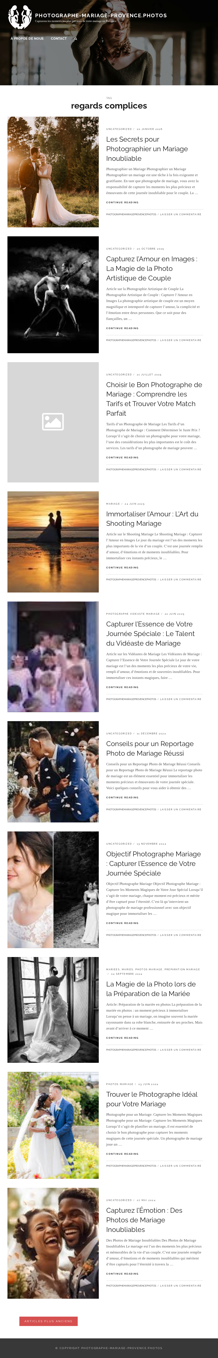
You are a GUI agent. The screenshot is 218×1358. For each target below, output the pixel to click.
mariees (113, 969)
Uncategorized (119, 129)
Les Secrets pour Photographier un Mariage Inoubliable (147, 148)
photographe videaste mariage (133, 614)
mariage (113, 504)
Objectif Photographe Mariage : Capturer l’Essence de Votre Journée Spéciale (153, 863)
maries (127, 969)
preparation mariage (182, 969)
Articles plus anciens (48, 1321)
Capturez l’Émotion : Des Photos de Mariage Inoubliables (144, 1219)
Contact (59, 39)
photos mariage (149, 969)
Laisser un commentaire (181, 214)
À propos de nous (27, 39)
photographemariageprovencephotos (131, 214)
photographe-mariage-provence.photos (101, 15)
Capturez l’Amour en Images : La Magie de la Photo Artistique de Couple (151, 268)
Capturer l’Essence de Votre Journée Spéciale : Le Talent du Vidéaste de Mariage (150, 633)
